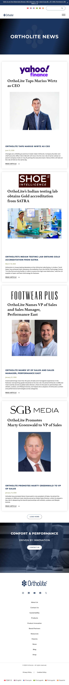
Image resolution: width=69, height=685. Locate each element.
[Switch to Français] (34, 8)
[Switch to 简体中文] (28, 8)
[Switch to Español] (43, 8)
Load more (34, 516)
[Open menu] (63, 15)
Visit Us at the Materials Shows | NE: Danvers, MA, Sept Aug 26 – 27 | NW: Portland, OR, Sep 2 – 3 (34, 2)
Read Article (10, 164)
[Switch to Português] (37, 8)
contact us (34, 547)
